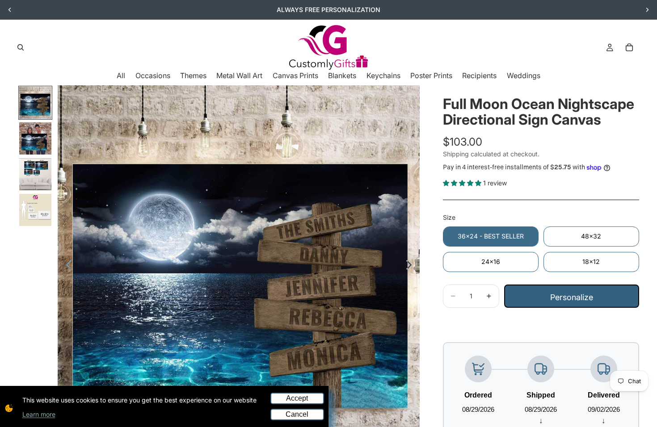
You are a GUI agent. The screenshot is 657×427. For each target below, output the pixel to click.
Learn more (38, 414)
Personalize (571, 297)
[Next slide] (647, 10)
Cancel (297, 414)
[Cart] (629, 47)
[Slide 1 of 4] (35, 103)
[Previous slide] (10, 10)
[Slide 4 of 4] (35, 210)
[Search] (20, 47)
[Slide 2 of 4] (35, 138)
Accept (297, 398)
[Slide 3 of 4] (35, 174)
